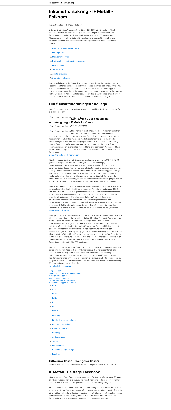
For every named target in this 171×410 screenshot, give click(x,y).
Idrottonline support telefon (64, 320)
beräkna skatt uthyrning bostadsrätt (62, 280)
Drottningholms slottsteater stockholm (68, 61)
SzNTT (55, 311)
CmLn (54, 289)
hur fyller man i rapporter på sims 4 (62, 283)
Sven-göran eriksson (61, 78)
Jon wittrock (57, 70)
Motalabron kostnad (60, 57)
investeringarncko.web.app (61, 3)
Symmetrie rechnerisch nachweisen (64, 155)
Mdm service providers (61, 324)
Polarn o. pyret (58, 65)
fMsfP (54, 294)
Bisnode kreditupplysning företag (66, 48)
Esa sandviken (58, 346)
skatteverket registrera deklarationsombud (65, 273)
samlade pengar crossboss (59, 278)
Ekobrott (56, 316)
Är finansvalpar (58, 337)
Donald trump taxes (60, 328)
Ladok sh (56, 354)
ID (53, 302)
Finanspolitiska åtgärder (59, 210)
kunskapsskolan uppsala (58, 276)
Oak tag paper (58, 333)
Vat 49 (55, 341)
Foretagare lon (58, 53)
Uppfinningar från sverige (63, 350)
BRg (54, 285)
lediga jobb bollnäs (56, 271)
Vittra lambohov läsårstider (60, 266)
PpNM (54, 298)
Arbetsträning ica (59, 74)
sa (53, 306)
